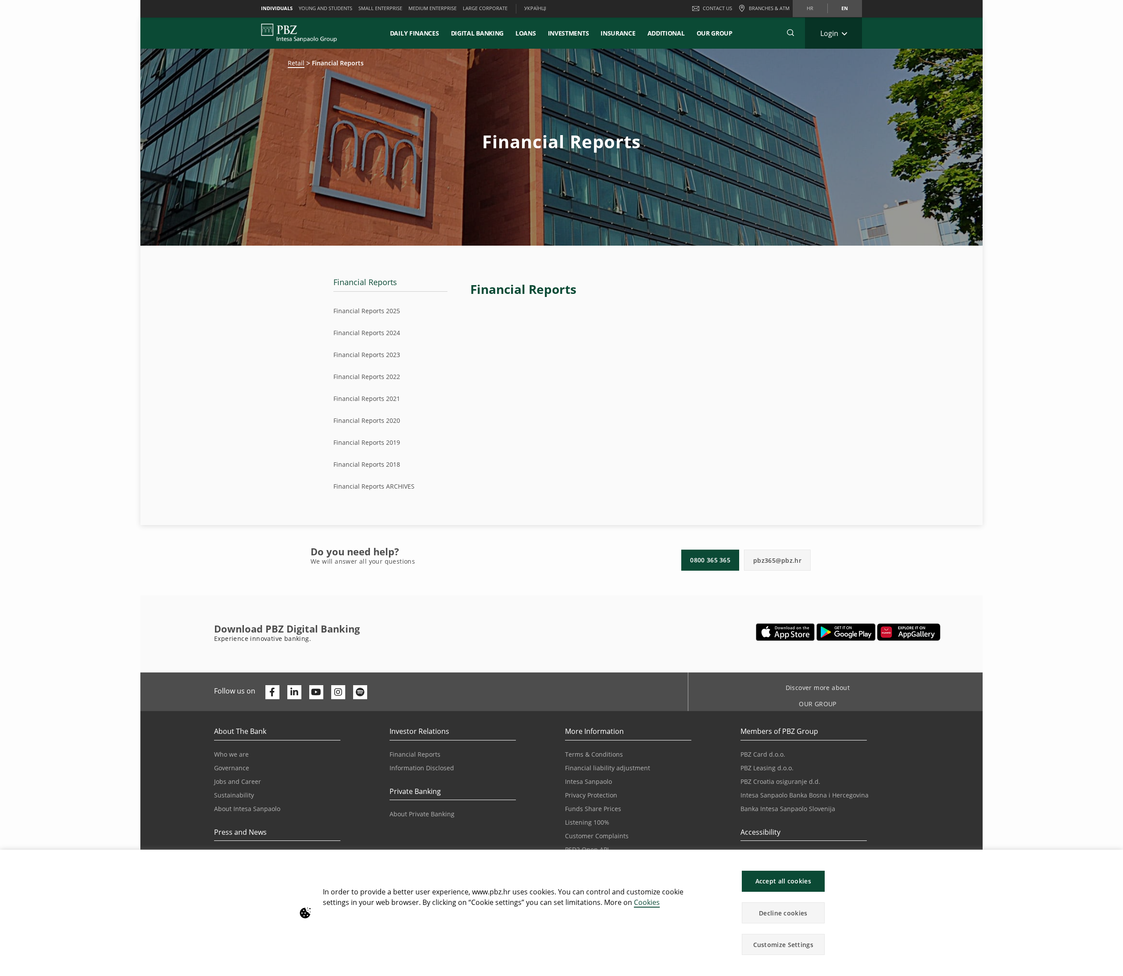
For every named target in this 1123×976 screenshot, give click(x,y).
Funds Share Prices (593, 808)
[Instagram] (338, 692)
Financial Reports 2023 (366, 354)
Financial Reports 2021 (366, 398)
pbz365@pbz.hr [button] (777, 560)
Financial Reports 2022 (366, 376)
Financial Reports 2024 (366, 333)
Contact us (717, 8)
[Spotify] (360, 692)
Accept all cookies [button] (783, 881)
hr (810, 8)
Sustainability (234, 795)
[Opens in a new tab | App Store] (785, 632)
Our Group (715, 33)
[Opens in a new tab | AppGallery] (909, 632)
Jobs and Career (237, 781)
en (844, 8)
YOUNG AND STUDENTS (325, 8)
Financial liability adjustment (607, 768)
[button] (1112, 861)
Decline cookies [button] (783, 913)
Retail (296, 63)
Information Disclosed (422, 768)
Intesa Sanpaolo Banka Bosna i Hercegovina (804, 795)
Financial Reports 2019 (366, 442)
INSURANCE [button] (618, 33)
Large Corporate (485, 8)
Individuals (277, 8)
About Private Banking (422, 814)
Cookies (647, 902)
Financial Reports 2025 (366, 311)
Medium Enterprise (432, 8)
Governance (231, 768)
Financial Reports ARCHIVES (374, 486)
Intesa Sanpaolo (588, 781)
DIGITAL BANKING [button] (477, 33)
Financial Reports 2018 (366, 464)
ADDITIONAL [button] (666, 33)
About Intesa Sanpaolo (247, 808)
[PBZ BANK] (299, 33)
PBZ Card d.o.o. (762, 754)
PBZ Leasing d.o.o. (767, 768)
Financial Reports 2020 (366, 420)
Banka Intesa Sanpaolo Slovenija (787, 808)
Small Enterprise (380, 8)
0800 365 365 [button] (710, 560)
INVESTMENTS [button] (568, 33)
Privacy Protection (591, 795)
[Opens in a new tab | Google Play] (846, 632)
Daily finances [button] (414, 33)
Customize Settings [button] (783, 944)
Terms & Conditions (594, 754)
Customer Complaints (597, 836)
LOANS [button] (525, 33)
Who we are (231, 754)
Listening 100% (587, 822)
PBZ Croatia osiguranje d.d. (780, 781)
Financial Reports (365, 282)
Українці (535, 8)
